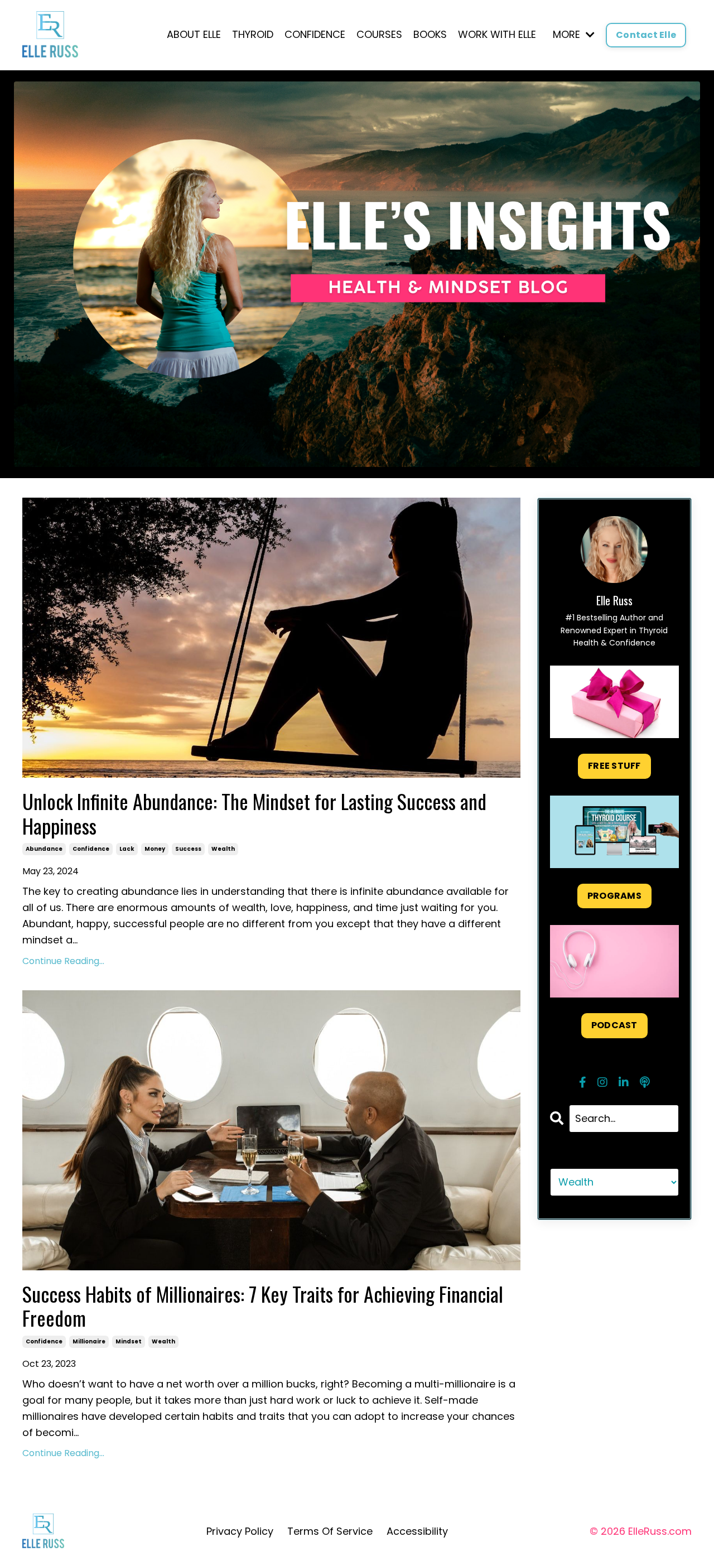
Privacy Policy (239, 1531)
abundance (44, 849)
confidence (91, 849)
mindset (128, 1341)
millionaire (89, 1341)
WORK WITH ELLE (497, 34)
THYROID (252, 34)
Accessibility (417, 1531)
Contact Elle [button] (646, 34)
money (154, 849)
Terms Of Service (330, 1531)
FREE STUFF (614, 765)
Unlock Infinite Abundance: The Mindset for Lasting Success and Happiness (254, 813)
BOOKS (430, 34)
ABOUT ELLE (194, 34)
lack (126, 849)
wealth (223, 849)
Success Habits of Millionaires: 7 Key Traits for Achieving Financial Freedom (262, 1305)
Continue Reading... (63, 961)
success (188, 849)
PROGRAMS (614, 895)
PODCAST (614, 1025)
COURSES (379, 34)
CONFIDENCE (314, 34)
